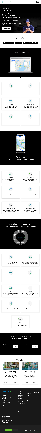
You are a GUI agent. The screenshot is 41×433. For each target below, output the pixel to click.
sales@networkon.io (6, 402)
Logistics (19, 406)
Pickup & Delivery (21, 403)
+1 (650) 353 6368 (5, 407)
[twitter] (9, 417)
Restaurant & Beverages (20, 396)
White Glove (20, 401)
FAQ (35, 399)
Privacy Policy (28, 426)
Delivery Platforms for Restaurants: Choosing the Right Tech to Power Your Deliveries (10, 372)
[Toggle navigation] (37, 2)
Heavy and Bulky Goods (21, 409)
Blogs (35, 394)
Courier (19, 411)
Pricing (28, 397)
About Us (29, 393)
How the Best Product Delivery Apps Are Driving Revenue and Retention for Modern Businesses (30, 372)
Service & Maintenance (20, 399)
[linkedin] (7, 417)
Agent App (18, 42)
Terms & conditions (29, 401)
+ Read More (15, 382)
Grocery (19, 393)
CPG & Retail (20, 405)
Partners (28, 395)
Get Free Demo (7, 28)
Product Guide (35, 396)
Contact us (29, 399)
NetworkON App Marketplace (30, 42)
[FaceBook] (3, 417)
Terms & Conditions (13, 426)
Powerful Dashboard (8, 42)
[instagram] (5, 417)
